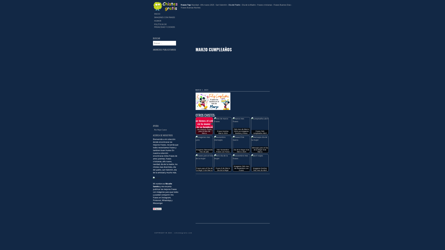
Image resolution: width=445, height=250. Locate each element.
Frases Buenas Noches (190, 7)
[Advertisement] (236, 28)
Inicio (157, 14)
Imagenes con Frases (164, 17)
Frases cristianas (264, 5)
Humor (157, 21)
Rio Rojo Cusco (160, 129)
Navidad (195, 5)
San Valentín (221, 5)
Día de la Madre (249, 5)
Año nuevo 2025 (207, 5)
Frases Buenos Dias (282, 5)
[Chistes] (165, 10)
